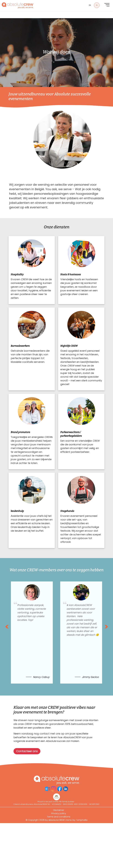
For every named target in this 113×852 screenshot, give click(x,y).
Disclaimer (58, 810)
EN (90, 5)
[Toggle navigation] (107, 4)
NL (97, 5)
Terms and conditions (58, 816)
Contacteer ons (27, 751)
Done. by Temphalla (76, 820)
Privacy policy (58, 813)
